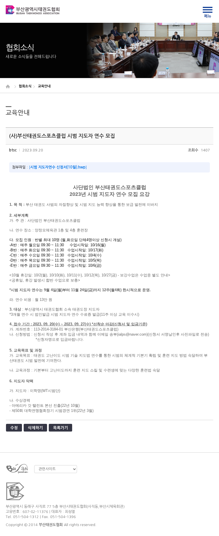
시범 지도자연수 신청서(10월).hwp (58, 167)
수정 (14, 428)
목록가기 (60, 428)
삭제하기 (35, 428)
